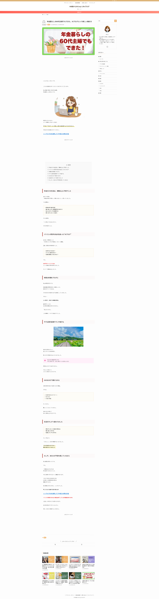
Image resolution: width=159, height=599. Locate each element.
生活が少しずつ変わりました (56, 178)
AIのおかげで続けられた (55, 176)
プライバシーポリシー (70, 595)
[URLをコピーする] (82, 544)
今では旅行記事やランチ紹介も (56, 173)
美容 (100, 78)
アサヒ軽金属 (102, 64)
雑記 (48, 24)
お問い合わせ (84, 595)
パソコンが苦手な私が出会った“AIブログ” (59, 169)
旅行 (101, 88)
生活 (100, 76)
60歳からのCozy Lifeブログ (79, 6)
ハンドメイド (102, 86)
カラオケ (101, 83)
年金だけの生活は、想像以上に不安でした (59, 167)
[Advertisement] (68, 67)
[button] (55, 544)
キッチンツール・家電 (104, 66)
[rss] (114, 0)
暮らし (100, 71)
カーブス (101, 59)
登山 (101, 90)
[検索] (116, 0)
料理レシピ (102, 68)
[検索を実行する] (115, 21)
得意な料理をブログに (54, 171)
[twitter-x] (113, 0)
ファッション (102, 73)
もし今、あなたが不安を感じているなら (58, 180)
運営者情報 (78, 595)
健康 (100, 56)
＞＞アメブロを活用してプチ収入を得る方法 (56, 134)
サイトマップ (90, 595)
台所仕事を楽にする (103, 61)
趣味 (100, 81)
